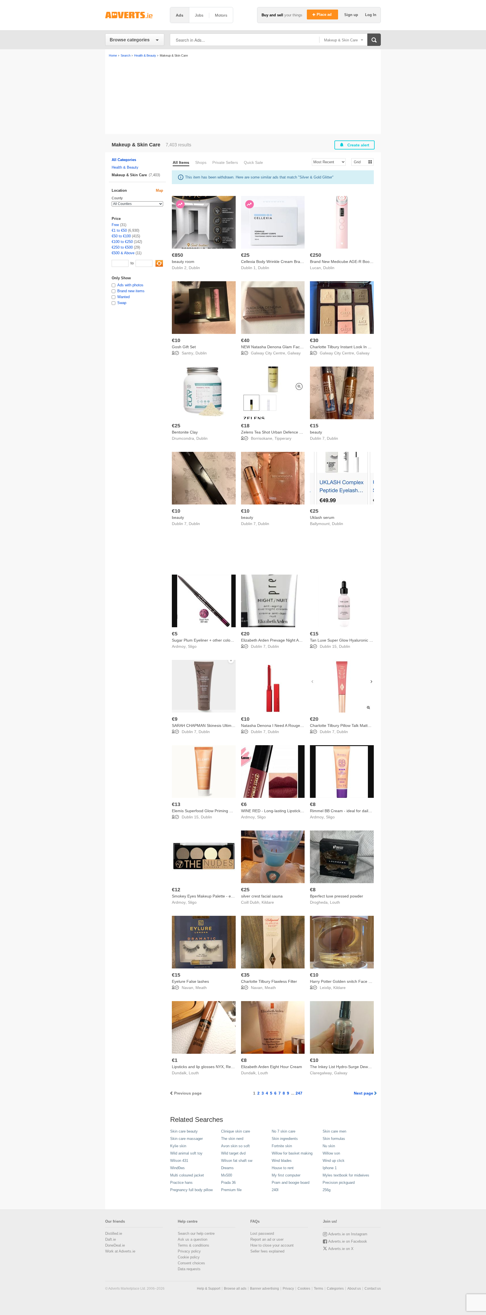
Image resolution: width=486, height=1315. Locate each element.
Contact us (372, 1289)
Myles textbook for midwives (346, 1175)
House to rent (283, 1168)
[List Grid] (360, 162)
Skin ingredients (285, 1139)
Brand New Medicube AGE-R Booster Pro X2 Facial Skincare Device (370, 261)
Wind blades (282, 1160)
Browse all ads (235, 1289)
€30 (314, 340)
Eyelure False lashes (190, 981)
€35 (245, 975)
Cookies (304, 1289)
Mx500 (226, 1175)
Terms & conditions (193, 1245)
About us (354, 1289)
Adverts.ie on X (341, 1249)
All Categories (124, 160)
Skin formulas (334, 1139)
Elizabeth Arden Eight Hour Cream (271, 1066)
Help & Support (208, 1289)
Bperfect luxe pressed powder (336, 896)
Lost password (262, 1233)
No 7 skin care (283, 1131)
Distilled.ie (113, 1233)
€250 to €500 (122, 247)
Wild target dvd (233, 1153)
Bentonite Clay (185, 432)
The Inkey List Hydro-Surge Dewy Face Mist (349, 1066)
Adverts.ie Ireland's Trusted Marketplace (134, 15)
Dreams (227, 1168)
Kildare (268, 902)
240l (275, 1190)
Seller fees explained (267, 1251)
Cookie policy (189, 1257)
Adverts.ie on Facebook (347, 1241)
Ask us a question (192, 1239)
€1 (174, 1060)
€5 (174, 634)
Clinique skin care (235, 1131)
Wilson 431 (179, 1160)
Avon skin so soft (235, 1146)
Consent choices (191, 1263)
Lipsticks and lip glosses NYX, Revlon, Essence (214, 1066)
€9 (174, 719)
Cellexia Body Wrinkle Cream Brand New (277, 261)
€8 (313, 804)
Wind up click (334, 1160)
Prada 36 (228, 1182)
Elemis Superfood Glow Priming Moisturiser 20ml (215, 811)
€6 (244, 804)
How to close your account (272, 1245)
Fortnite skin (282, 1146)
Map (159, 190)
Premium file (231, 1190)
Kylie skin (178, 1146)
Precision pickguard (339, 1182)
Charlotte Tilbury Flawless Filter (269, 981)
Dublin (194, 267)
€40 (245, 340)
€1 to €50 (119, 230)
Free (115, 225)
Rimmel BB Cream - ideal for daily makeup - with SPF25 (360, 811)
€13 (176, 804)
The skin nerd (232, 1139)
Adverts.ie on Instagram (347, 1234)
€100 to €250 (122, 242)
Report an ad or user (267, 1239)
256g (326, 1190)
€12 (176, 889)
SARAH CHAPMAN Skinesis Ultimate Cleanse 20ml (217, 725)
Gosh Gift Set (184, 347)
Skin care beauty (184, 1131)
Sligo (192, 646)
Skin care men (334, 1131)
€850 (177, 255)
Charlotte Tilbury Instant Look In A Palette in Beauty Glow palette (367, 347)
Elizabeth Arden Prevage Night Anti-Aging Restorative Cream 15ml (300, 640)
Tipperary (282, 438)
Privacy (288, 1289)
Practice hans (181, 1182)
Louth (335, 902)
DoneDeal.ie (115, 1245)
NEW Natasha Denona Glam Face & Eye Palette (284, 347)
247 (299, 1093)
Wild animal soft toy (186, 1153)
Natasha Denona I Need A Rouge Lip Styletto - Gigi (286, 725)
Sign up (351, 15)
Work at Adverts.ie (120, 1251)
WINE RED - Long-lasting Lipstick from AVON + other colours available (303, 811)
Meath (201, 987)
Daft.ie (110, 1239)
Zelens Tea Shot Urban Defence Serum (276, 432)
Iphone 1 (330, 1168)
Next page (363, 1093)
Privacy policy (189, 1251)
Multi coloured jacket (187, 1175)
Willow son (331, 1153)
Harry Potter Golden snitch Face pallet (344, 981)
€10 (176, 340)
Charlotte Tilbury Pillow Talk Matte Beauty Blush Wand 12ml (362, 725)
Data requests (189, 1269)
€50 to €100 (121, 236)
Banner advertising (264, 1289)
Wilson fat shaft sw (236, 1160)
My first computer (286, 1175)
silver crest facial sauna (262, 896)
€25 (245, 255)
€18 (245, 425)
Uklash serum (322, 517)
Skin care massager (186, 1139)
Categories (335, 1289)
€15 (314, 425)
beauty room (183, 261)
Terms (318, 1289)
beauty (316, 432)
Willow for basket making (292, 1153)
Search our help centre (196, 1233)
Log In (370, 15)
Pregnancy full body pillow (191, 1190)
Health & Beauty (125, 167)
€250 (315, 255)
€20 (245, 634)
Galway (294, 353)
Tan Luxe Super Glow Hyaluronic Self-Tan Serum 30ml (358, 640)
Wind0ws (177, 1168)
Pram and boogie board (290, 1182)
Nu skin (329, 1146)
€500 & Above (123, 253)
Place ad (325, 14)
